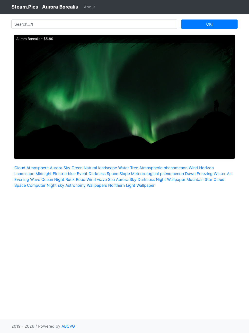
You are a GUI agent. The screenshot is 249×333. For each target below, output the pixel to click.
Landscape (24, 173)
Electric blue (64, 173)
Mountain (195, 179)
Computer (36, 185)
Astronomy (75, 185)
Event (82, 173)
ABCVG (68, 326)
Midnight (44, 173)
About (89, 6)
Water (123, 167)
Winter (220, 173)
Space (112, 173)
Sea (111, 179)
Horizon (206, 167)
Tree (134, 167)
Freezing (205, 173)
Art (230, 173)
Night (59, 179)
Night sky (55, 185)
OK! (209, 24)
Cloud (19, 167)
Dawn (190, 173)
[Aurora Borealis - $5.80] (124, 96)
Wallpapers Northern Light (111, 185)
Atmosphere (38, 167)
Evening (21, 179)
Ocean (47, 179)
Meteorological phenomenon (157, 173)
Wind (193, 167)
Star (208, 179)
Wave (35, 179)
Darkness (97, 173)
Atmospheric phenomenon (163, 167)
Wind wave (97, 179)
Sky (66, 167)
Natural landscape (100, 167)
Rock (70, 179)
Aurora (56, 167)
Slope (124, 173)
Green (76, 167)
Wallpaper (176, 179)
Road (80, 179)
